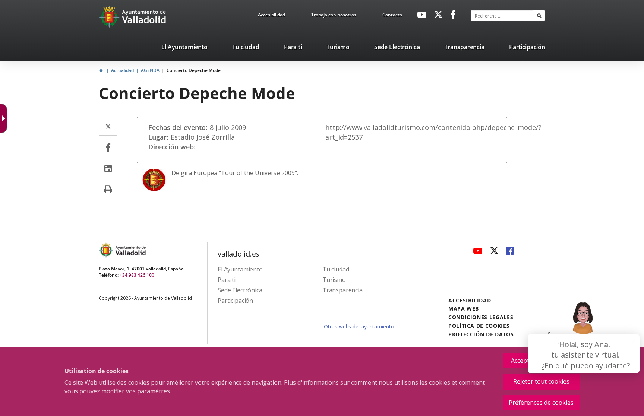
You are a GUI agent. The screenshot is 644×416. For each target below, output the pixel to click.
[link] (271, 16)
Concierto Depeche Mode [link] (194, 70)
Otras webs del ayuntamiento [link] (359, 326)
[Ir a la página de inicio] (110, 17)
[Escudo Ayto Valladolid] (106, 250)
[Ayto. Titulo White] (144, 17)
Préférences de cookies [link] (541, 402)
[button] (539, 15)
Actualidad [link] (122, 70)
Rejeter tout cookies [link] (541, 381)
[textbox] (502, 15)
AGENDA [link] (150, 70)
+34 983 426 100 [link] (137, 275)
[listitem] (184, 48)
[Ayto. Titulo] (130, 250)
